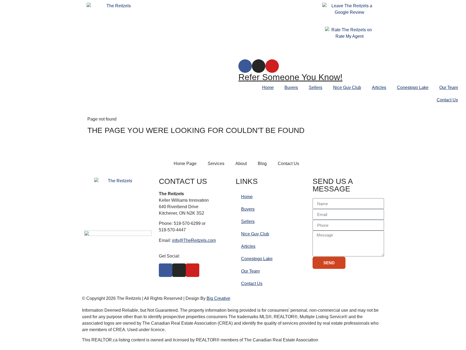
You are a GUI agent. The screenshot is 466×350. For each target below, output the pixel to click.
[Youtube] (272, 66)
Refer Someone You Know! (290, 77)
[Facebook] (245, 66)
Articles (379, 87)
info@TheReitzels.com (194, 240)
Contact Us (447, 100)
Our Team (448, 87)
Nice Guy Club (347, 87)
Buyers (291, 87)
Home (268, 87)
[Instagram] (258, 66)
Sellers (315, 87)
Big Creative (218, 298)
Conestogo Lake (413, 87)
